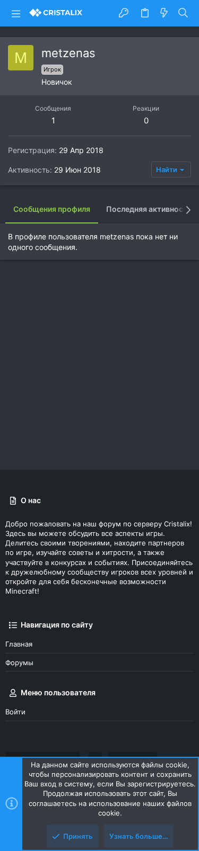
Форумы (19, 662)
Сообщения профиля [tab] (51, 208)
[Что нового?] (164, 13)
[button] (16, 13)
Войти (15, 711)
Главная (18, 644)
